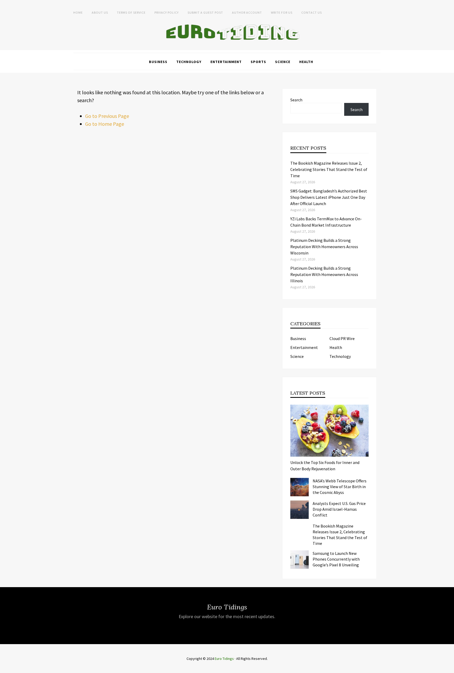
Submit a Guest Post (205, 12)
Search (296, 99)
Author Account (247, 12)
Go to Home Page (104, 124)
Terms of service (131, 12)
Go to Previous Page (107, 116)
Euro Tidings (224, 658)
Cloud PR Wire (342, 338)
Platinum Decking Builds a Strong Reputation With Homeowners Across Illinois (324, 274)
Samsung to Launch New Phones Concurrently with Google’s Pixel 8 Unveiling (336, 559)
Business (158, 61)
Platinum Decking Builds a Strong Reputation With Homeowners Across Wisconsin (324, 246)
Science (282, 61)
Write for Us (281, 12)
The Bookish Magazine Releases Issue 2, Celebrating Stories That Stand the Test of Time (328, 169)
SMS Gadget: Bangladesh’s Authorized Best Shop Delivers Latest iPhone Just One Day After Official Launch (328, 197)
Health (306, 61)
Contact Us (311, 12)
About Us (100, 12)
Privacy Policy (166, 12)
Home (78, 12)
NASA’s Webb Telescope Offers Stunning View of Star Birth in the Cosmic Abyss (340, 486)
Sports (258, 61)
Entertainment (226, 61)
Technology (189, 61)
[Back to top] (448, 667)
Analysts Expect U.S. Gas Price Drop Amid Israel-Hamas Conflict (339, 509)
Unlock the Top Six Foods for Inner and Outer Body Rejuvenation (324, 465)
